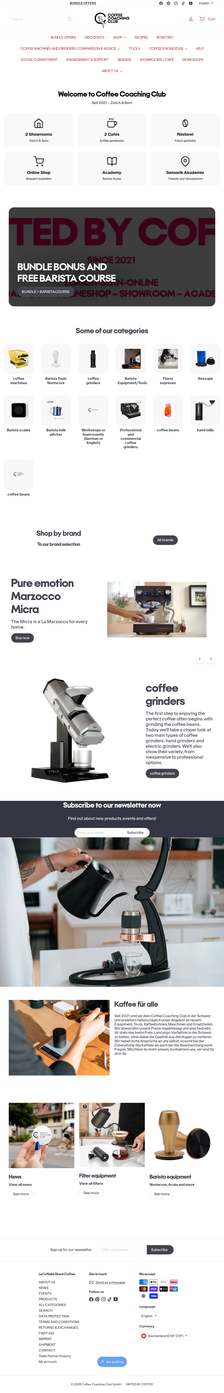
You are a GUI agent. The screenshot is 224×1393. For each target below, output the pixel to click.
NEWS (44, 1288)
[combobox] (42, 19)
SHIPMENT (47, 1345)
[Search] (69, 19)
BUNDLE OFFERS (63, 37)
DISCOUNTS (94, 37)
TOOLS (134, 48)
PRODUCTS (48, 1299)
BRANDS (124, 59)
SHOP (118, 37)
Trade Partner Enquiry (55, 1356)
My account (48, 1362)
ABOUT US (110, 71)
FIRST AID (46, 1333)
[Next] (210, 658)
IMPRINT (45, 1339)
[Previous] (200, 658)
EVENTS (45, 1293)
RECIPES (141, 37)
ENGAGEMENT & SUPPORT (88, 59)
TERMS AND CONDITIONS (59, 1322)
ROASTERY (165, 37)
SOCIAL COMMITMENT (39, 59)
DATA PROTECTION (54, 1316)
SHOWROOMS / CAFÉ (157, 59)
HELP (200, 48)
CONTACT (47, 1350)
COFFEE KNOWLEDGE (166, 48)
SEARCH (45, 1310)
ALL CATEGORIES (52, 1305)
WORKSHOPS (192, 59)
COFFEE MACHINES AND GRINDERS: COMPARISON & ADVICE (69, 48)
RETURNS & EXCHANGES (58, 1327)
